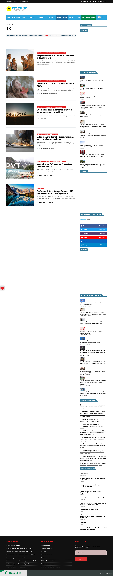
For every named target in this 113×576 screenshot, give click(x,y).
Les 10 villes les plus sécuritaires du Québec (92, 80)
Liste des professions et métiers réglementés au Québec (22, 561)
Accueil (8, 24)
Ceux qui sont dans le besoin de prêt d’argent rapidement (90, 485)
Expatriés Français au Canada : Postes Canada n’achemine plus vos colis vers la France (92, 106)
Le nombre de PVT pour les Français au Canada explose (54, 165)
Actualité (40, 53)
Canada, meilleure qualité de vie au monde (91, 88)
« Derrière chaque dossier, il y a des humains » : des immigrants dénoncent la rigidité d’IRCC (93, 155)
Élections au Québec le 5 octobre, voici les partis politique (92, 479)
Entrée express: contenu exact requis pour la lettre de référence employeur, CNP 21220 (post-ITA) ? (93, 516)
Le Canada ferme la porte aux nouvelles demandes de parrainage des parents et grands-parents (93, 135)
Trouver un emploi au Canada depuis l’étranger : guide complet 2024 (93, 372)
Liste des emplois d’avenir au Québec (16, 558)
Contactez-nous (45, 558)
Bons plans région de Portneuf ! (89, 509)
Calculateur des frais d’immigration (15, 570)
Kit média (43, 551)
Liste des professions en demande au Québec (19, 551)
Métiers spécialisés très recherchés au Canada (19, 548)
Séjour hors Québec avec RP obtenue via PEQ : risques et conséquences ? (93, 528)
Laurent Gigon (42, 121)
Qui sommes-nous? (46, 548)
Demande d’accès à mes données (50, 567)
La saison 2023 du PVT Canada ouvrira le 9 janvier (55, 84)
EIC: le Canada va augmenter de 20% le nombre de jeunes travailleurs (54, 111)
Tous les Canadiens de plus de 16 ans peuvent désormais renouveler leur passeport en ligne (92, 362)
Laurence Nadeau (43, 66)
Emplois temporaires (51, 134)
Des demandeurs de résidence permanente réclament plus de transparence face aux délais (93, 125)
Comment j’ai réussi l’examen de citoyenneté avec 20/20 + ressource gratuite (93, 503)
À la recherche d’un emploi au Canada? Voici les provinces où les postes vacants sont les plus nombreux (93, 382)
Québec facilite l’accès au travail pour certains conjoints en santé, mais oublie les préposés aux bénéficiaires (93, 393)
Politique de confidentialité (48, 561)
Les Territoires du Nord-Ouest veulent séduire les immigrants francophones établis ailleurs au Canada (92, 352)
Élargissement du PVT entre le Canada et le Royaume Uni (55, 57)
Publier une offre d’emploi (13, 545)
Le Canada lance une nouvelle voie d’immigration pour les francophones (93, 303)
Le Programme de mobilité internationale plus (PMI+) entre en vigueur (55, 138)
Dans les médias (45, 545)
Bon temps (83, 522)
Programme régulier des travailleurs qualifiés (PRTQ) (20, 554)
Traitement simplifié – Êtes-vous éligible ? (17, 564)
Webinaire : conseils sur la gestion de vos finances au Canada (91, 96)
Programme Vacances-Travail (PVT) (55, 53)
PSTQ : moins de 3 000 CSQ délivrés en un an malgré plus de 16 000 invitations (92, 146)
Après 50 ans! (84, 473)
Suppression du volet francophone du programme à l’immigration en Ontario (90, 341)
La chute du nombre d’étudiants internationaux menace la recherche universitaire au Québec (92, 165)
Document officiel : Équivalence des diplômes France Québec (92, 115)
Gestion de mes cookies (47, 564)
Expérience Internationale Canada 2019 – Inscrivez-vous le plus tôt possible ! (55, 192)
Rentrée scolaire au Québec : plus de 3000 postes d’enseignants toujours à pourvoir (91, 322)
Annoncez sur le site (46, 554)
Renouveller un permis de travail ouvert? (92, 498)
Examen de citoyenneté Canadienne (16, 567)
